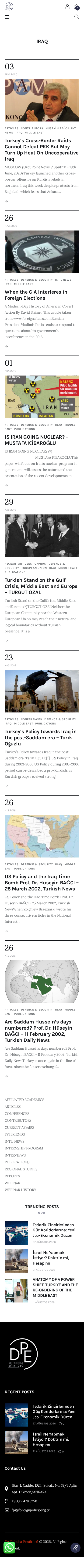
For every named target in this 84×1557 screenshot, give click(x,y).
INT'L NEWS (63, 279)
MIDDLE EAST (34, 132)
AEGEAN (10, 563)
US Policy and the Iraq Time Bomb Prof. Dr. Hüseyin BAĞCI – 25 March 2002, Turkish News (42, 883)
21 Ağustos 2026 (44, 1269)
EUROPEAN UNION (34, 568)
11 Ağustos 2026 (44, 1302)
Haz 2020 (11, 225)
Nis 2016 (10, 810)
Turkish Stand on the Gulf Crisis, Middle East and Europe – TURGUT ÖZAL (41, 586)
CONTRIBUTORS (32, 128)
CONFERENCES (31, 719)
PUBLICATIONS (24, 429)
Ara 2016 (10, 370)
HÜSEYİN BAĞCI (57, 128)
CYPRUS (40, 563)
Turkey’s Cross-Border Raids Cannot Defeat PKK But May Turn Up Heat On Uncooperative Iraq (41, 150)
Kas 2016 (10, 509)
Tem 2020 (11, 74)
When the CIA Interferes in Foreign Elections (36, 295)
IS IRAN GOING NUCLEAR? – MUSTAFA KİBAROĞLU (36, 440)
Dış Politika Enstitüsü (21, 1541)
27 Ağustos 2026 (44, 1242)
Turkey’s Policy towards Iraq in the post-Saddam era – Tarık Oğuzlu (41, 737)
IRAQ (19, 132)
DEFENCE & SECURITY (37, 279)
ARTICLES (12, 128)
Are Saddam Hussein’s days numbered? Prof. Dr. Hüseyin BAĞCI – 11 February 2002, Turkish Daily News (38, 1031)
